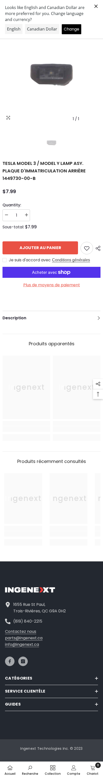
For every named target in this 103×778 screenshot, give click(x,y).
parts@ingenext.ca (23, 638)
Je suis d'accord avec (30, 260)
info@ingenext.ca (22, 644)
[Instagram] (23, 661)
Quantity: (11, 205)
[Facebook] (9, 661)
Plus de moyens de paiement (51, 285)
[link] (26, 429)
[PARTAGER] (96, 248)
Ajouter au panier (40, 248)
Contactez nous (20, 631)
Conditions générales (71, 260)
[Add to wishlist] (86, 248)
